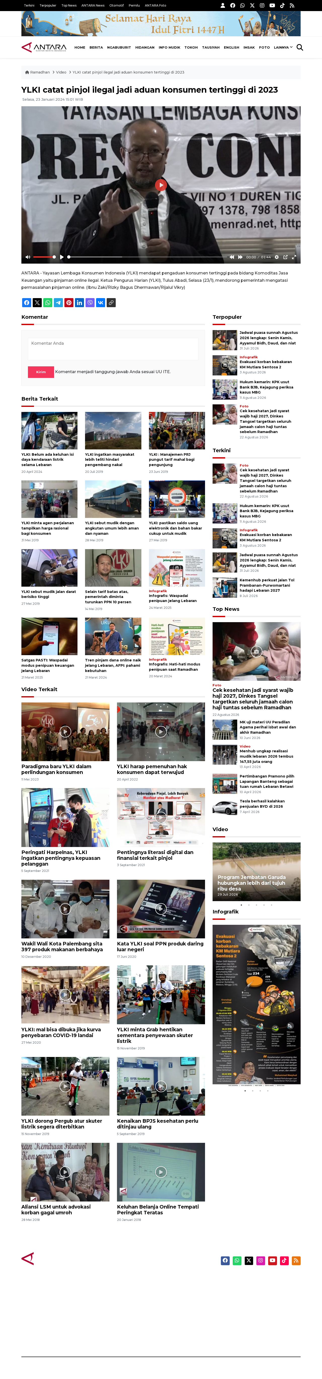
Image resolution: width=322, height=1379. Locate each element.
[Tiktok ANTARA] (282, 5)
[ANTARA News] (44, 47)
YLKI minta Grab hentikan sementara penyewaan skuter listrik (155, 1035)
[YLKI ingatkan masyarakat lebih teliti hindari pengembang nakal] (113, 430)
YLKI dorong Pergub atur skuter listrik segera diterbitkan (61, 1124)
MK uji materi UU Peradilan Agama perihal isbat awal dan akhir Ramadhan (268, 727)
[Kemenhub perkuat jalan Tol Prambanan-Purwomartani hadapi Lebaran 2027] (225, 587)
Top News (68, 5)
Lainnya (281, 47)
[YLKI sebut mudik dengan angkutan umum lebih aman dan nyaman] (113, 499)
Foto (264, 47)
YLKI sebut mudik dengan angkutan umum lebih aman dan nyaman (112, 528)
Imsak (249, 47)
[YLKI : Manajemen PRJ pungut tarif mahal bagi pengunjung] (177, 430)
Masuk (242, 1286)
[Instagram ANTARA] (262, 5)
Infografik (158, 591)
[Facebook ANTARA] (232, 5)
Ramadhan (40, 72)
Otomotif (116, 5)
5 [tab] (271, 904)
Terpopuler (47, 5)
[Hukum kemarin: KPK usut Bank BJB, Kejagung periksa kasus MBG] (225, 389)
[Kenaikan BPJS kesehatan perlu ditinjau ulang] (161, 1086)
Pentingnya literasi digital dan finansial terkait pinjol (155, 855)
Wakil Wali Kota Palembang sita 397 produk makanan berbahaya (62, 946)
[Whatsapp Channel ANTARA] (242, 5)
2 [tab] (249, 904)
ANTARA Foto (155, 5)
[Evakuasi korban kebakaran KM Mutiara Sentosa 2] (225, 365)
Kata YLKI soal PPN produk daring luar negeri (160, 946)
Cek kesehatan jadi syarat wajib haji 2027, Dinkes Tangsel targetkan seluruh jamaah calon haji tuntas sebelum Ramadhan (265, 421)
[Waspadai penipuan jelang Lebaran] (177, 567)
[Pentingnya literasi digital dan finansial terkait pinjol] (161, 817)
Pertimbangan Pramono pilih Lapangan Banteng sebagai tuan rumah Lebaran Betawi (267, 781)
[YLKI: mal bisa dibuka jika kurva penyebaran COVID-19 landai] (65, 994)
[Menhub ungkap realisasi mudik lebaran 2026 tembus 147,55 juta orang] (225, 754)
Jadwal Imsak (105, 1339)
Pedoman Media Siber (257, 1330)
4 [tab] (264, 904)
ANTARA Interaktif (182, 1295)
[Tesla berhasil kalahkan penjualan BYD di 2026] (225, 808)
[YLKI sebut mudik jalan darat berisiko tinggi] (49, 567)
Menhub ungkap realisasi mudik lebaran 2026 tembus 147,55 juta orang (266, 756)
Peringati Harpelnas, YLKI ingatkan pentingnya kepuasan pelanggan (60, 858)
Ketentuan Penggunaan (259, 1295)
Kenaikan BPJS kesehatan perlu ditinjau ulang (157, 1124)
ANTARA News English (257, 1277)
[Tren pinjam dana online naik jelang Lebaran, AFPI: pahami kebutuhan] (113, 636)
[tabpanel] (257, 871)
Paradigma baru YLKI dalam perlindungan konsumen (56, 769)
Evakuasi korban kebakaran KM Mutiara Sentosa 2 (252, 1072)
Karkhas (172, 1277)
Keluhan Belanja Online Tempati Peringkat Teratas (158, 1210)
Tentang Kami (249, 1321)
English (231, 47)
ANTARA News (93, 5)
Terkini (29, 5)
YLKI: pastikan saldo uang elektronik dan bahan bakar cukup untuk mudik (175, 528)
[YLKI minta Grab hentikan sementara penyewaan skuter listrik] (161, 994)
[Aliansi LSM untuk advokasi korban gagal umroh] (65, 1171)
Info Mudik (169, 47)
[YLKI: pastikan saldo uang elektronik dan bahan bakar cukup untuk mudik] (177, 499)
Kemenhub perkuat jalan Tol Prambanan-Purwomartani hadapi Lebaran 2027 (267, 585)
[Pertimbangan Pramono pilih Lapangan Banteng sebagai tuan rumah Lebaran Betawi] (225, 783)
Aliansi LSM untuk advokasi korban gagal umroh (56, 1210)
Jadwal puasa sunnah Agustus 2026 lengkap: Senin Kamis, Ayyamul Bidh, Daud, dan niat (269, 337)
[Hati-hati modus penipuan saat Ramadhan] (177, 636)
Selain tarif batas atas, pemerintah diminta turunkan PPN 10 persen (108, 597)
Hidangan (144, 47)
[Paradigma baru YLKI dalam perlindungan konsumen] (65, 731)
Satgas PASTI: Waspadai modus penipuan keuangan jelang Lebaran (47, 665)
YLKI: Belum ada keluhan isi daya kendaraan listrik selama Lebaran (47, 459)
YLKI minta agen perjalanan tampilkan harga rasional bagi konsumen (47, 528)
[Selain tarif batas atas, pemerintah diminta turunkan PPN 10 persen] (113, 567)
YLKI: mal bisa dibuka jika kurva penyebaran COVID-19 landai (61, 1032)
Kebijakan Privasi (252, 1304)
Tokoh (191, 47)
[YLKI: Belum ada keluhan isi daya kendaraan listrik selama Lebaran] (49, 430)
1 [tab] (241, 904)
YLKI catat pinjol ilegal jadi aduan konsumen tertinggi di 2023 (128, 72)
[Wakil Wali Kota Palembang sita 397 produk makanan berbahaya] (65, 908)
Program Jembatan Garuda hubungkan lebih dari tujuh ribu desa (252, 883)
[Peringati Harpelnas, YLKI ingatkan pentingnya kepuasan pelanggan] (65, 817)
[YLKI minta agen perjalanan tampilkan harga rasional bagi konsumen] (49, 499)
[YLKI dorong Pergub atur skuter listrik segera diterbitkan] (65, 1086)
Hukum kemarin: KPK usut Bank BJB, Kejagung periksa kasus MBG (266, 387)
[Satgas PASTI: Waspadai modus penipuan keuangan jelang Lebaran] (49, 636)
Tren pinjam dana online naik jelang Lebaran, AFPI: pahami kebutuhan (113, 665)
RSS (240, 1339)
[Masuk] (223, 5)
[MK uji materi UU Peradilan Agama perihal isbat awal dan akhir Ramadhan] (225, 729)
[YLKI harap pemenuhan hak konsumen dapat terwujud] (161, 731)
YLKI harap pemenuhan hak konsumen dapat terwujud (152, 769)
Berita (96, 47)
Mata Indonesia (179, 1304)
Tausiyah (211, 47)
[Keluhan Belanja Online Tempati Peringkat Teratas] (161, 1171)
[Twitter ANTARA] (252, 5)
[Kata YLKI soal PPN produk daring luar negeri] (161, 908)
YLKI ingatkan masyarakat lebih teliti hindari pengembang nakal (109, 459)
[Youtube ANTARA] (272, 5)
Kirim (41, 372)
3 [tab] (256, 904)
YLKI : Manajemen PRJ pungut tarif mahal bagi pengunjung (171, 459)
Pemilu (134, 5)
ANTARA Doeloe (180, 1313)
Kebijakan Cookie (253, 1313)
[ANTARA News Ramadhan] (49, 1258)
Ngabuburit (119, 47)
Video (61, 72)
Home (79, 47)
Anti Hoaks (175, 1286)
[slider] (44, 257)
